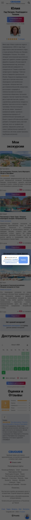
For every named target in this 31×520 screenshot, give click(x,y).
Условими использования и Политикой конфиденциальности (11, 261)
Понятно (23, 260)
